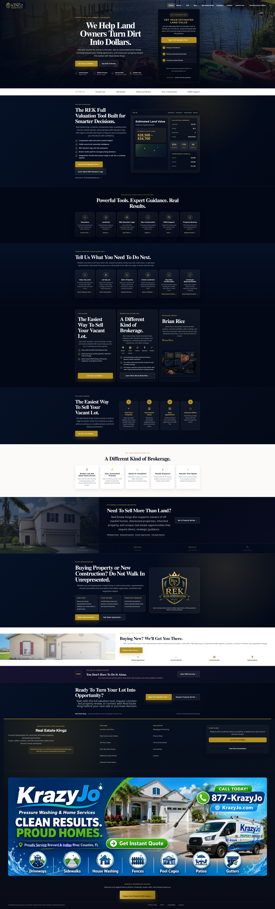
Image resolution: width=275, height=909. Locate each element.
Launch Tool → (85, 233)
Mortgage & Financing (161, 729)
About (178, 5)
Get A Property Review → (187, 520)
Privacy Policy (158, 736)
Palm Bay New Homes (107, 749)
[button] (270, 5)
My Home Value (208, 5)
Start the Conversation (237, 748)
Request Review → (190, 233)
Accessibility (157, 749)
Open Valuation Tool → (84, 292)
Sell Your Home (105, 742)
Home (171, 5)
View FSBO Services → (188, 674)
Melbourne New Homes (108, 756)
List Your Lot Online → (86, 64)
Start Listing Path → (106, 292)
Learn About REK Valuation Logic (90, 172)
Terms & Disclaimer (160, 742)
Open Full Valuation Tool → (178, 40)
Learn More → (127, 233)
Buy (195, 5)
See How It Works (109, 64)
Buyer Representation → (190, 294)
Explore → (106, 233)
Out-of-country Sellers (257, 5)
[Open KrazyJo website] (137, 826)
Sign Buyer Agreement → (113, 617)
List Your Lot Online (107, 729)
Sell (187, 5)
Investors (220, 5)
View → (169, 233)
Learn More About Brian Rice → (137, 376)
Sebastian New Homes (108, 762)
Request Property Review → (186, 697)
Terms (162, 905)
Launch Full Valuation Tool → (89, 164)
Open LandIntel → (148, 292)
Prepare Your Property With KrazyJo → (137, 896)
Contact (229, 5)
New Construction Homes (109, 736)
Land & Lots (239, 5)
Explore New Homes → (169, 294)
